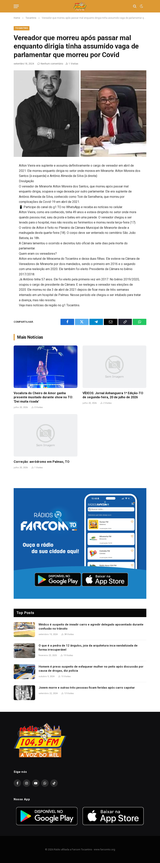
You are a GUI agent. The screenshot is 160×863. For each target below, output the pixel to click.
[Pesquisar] (134, 6)
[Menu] (16, 6)
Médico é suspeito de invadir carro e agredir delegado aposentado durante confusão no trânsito (91, 626)
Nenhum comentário (52, 63)
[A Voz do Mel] (80, 6)
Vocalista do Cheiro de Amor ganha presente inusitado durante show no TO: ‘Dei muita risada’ (43, 397)
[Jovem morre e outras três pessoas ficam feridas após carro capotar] (24, 692)
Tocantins (21, 28)
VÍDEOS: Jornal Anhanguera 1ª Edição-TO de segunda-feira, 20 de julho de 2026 (113, 395)
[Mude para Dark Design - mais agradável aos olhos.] (141, 6)
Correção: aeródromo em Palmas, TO (41, 462)
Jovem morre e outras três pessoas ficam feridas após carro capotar (87, 687)
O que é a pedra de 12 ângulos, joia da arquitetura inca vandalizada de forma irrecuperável (88, 647)
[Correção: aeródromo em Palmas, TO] (45, 435)
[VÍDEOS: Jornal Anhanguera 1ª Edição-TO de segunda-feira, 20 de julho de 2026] (114, 366)
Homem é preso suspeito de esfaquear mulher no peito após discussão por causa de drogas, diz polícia (91, 668)
